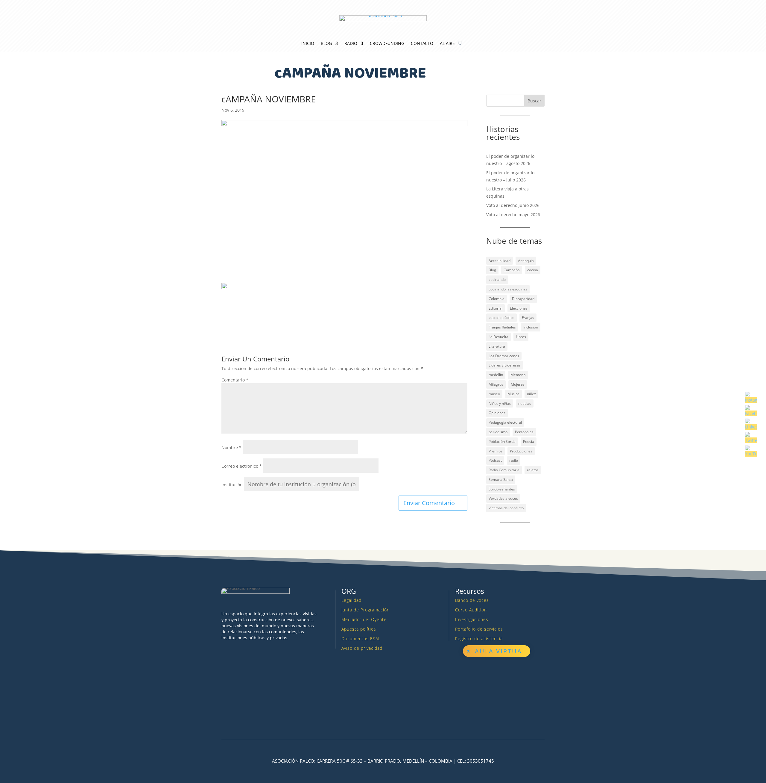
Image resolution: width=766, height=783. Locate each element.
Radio (350, 43)
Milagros (496, 384)
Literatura (497, 346)
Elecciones (519, 308)
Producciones (521, 451)
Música (513, 393)
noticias (524, 403)
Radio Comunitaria (504, 469)
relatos (533, 469)
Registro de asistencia (479, 638)
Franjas (528, 317)
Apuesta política (358, 629)
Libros (521, 336)
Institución (232, 484)
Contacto (422, 43)
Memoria (518, 374)
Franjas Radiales (502, 327)
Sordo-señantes (502, 489)
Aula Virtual (500, 651)
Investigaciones (471, 619)
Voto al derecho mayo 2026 (513, 214)
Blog (326, 43)
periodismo (498, 431)
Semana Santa (501, 479)
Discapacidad (523, 298)
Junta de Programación (365, 610)
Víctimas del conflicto (506, 508)
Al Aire (447, 43)
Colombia (496, 298)
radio (513, 460)
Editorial (495, 308)
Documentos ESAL (361, 638)
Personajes (524, 431)
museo (494, 393)
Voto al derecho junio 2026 (512, 205)
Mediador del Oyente (364, 619)
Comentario (234, 380)
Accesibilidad (499, 260)
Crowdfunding (387, 43)
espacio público (501, 317)
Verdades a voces (503, 498)
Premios (495, 451)
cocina (532, 269)
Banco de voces (472, 600)
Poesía (528, 441)
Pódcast (495, 460)
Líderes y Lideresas (505, 365)
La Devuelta (498, 336)
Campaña (512, 269)
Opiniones (497, 412)
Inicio (307, 43)
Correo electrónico (241, 466)
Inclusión (530, 327)
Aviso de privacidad (361, 648)
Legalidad (351, 600)
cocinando (497, 279)
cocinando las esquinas (508, 289)
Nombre (231, 447)
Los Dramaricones (504, 355)
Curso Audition (471, 610)
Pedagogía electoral (505, 422)
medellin (496, 374)
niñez (531, 393)
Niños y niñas (500, 403)
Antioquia (526, 260)
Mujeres (518, 384)
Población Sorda (502, 441)
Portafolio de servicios (479, 629)
